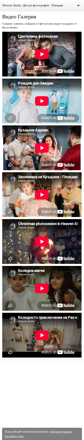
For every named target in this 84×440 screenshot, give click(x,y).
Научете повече (61, 431)
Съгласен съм (14, 436)
